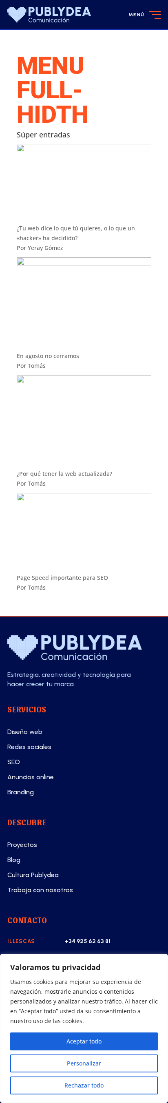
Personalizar (84, 1063)
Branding (20, 792)
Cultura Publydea (33, 875)
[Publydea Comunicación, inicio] (49, 14)
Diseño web (24, 732)
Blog (13, 860)
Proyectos (22, 845)
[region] (84, 1028)
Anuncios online (30, 777)
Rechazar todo (84, 1085)
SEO (13, 762)
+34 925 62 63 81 (88, 941)
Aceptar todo (84, 1041)
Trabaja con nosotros (40, 890)
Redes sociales (29, 747)
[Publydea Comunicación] (84, 648)
